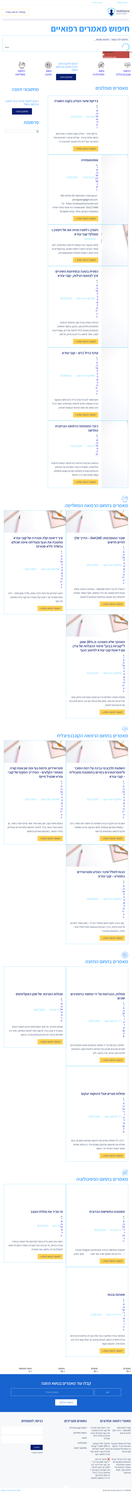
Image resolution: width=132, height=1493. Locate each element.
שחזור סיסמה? (37, 1453)
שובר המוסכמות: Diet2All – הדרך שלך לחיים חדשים (99, 540)
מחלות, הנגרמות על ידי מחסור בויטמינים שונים (98, 996)
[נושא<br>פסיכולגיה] (101, 65)
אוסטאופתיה (89, 160)
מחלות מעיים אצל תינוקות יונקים (103, 1093)
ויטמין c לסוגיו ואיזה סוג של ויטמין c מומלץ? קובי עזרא (75, 231)
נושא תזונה (48, 72)
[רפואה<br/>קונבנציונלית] (127, 65)
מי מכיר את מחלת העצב (47, 1211)
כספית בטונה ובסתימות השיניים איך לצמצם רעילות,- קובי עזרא (76, 273)
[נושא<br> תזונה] (48, 65)
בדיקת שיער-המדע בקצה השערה (76, 100)
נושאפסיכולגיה (98, 72)
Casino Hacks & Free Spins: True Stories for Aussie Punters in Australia (120, 1447)
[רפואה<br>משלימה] (22, 65)
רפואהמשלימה (20, 72)
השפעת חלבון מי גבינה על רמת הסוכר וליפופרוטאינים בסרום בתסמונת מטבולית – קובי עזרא (97, 772)
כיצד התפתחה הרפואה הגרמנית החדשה (76, 428)
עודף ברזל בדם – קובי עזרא (80, 352)
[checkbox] (115, 55)
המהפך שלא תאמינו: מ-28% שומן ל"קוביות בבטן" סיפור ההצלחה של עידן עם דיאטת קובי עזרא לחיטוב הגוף (99, 646)
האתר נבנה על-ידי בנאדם (10, 1490)
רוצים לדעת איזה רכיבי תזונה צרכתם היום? (67, 66)
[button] (95, 11)
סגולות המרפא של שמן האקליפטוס (39, 994)
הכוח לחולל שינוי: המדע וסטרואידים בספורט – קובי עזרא (101, 873)
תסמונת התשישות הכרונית (107, 1211)
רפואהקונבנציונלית (123, 72)
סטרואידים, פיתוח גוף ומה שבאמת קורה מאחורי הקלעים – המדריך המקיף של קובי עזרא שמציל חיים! (35, 772)
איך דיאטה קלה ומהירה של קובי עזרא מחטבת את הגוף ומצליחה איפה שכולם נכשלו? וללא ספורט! (37, 542)
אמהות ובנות (116, 1294)
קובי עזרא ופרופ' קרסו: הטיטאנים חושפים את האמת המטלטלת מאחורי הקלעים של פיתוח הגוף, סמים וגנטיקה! (121, 1466)
